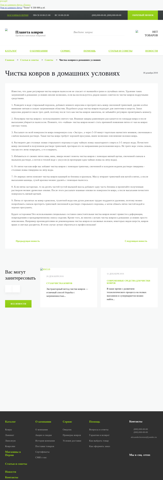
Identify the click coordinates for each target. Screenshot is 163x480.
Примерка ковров (72, 435)
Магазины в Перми (13, 453)
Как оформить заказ (99, 446)
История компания (45, 440)
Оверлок (67, 429)
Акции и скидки (43, 435)
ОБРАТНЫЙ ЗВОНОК (142, 15)
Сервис (65, 51)
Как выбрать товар (99, 440)
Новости (151, 51)
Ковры (8, 429)
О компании (39, 51)
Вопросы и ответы (98, 429)
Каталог (11, 51)
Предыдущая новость (27, 241)
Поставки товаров (44, 446)
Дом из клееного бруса (11, 8)
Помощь (90, 51)
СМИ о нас (41, 457)
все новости (18, 304)
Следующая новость (136, 241)
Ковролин (10, 446)
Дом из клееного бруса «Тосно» (15, 5)
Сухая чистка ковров (59, 283)
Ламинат (9, 435)
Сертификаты (42, 452)
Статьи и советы (120, 51)
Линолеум (10, 440)
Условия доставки (72, 440)
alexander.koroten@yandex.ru (144, 437)
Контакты (11, 477)
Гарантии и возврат (99, 435)
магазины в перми (17, 15)
